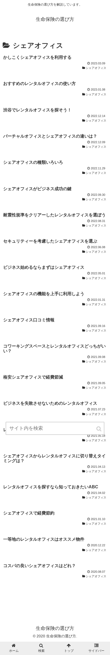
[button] (99, 428)
